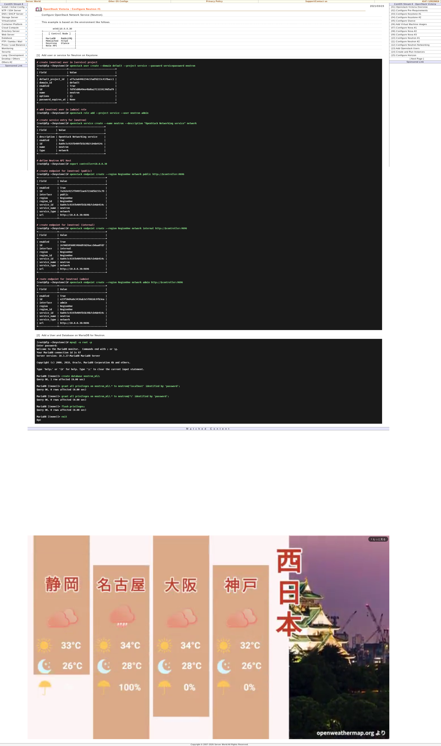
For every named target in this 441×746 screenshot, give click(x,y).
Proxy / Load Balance (13, 45)
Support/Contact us (316, 1)
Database (7, 38)
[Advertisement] (14, 119)
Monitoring (7, 48)
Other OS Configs (118, 1)
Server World (33, 1)
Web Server (8, 34)
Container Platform (12, 24)
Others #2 (7, 62)
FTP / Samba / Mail (12, 41)
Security (6, 52)
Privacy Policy (214, 1)
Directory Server (11, 31)
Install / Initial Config (13, 7)
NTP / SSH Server (11, 10)
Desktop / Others (11, 59)
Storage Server (10, 17)
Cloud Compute (10, 28)
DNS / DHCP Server (12, 14)
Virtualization (9, 21)
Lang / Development (13, 55)
